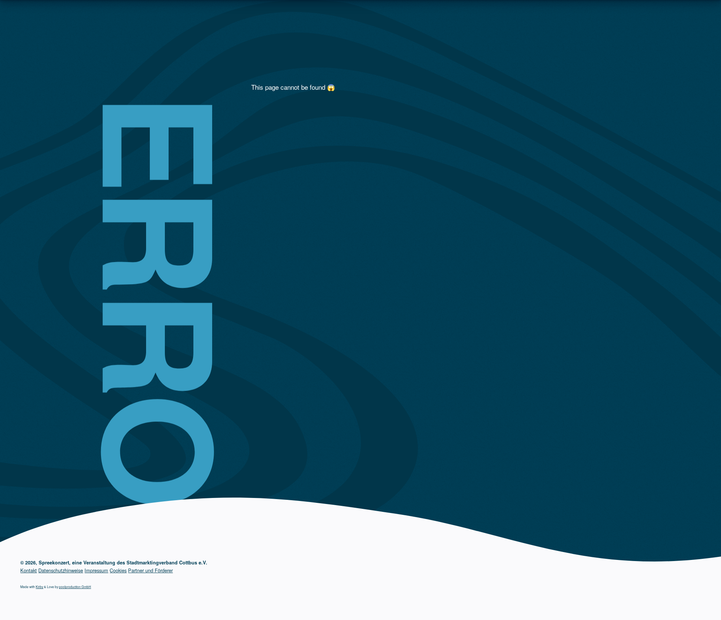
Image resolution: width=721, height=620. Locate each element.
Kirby (39, 586)
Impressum (96, 569)
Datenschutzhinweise (60, 569)
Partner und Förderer (150, 569)
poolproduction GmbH (75, 586)
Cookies (118, 569)
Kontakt (28, 569)
